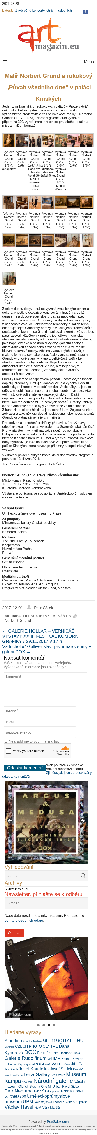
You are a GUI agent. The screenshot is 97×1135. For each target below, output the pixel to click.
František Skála (69, 1053)
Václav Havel (19, 1107)
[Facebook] (85, 12)
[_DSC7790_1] (22, 210)
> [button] (82, 821)
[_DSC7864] (35, 210)
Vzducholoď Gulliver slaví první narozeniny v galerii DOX (46, 649)
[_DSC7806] (9, 148)
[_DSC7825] (87, 148)
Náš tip (64, 616)
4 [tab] (54, 1025)
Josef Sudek (61, 1069)
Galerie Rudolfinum (25, 1058)
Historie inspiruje (39, 616)
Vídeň (38, 1107)
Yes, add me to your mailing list (33, 741)
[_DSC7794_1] (87, 210)
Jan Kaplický (20, 1064)
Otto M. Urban (51, 1086)
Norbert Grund (18, 620)
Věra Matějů (51, 1107)
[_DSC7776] (61, 210)
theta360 (18, 1096)
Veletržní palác (76, 1102)
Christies (9, 1046)
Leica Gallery (37, 1074)
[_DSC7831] (74, 248)
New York (27, 1082)
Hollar (8, 1064)
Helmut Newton (72, 1059)
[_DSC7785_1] (74, 210)
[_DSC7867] (74, 148)
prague (56, 1091)
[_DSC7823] (48, 210)
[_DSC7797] (9, 248)
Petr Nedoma (19, 1090)
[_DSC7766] (48, 148)
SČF (7, 1096)
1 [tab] (38, 1025)
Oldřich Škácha (29, 1086)
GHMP (53, 1058)
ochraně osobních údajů (24, 920)
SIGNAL (78, 1091)
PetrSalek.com (58, 1122)
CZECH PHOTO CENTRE (36, 1046)
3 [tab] (49, 1025)
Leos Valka (58, 1075)
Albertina (13, 1040)
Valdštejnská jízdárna (49, 1102)
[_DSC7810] (35, 248)
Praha (66, 1091)
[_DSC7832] (87, 248)
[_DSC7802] (22, 248)
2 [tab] (43, 1025)
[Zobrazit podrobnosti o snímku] (46, 822)
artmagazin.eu (63, 1040)
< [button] (10, 821)
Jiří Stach (11, 1069)
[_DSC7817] (48, 248)
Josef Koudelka (34, 1068)
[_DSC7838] (9, 286)
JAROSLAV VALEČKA (49, 1064)
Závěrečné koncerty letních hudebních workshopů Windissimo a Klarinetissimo (44, 12)
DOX (30, 1052)
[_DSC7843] (61, 148)
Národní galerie (53, 1080)
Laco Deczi (16, 1075)
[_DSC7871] (22, 148)
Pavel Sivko (70, 1086)
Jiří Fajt (78, 1063)
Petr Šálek (43, 608)
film (56, 1053)
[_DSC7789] (9, 210)
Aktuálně (13, 616)
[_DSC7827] (61, 248)
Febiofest (45, 1052)
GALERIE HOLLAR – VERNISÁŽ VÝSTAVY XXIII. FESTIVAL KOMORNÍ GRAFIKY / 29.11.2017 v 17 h (41, 636)
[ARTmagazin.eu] (48, 35)
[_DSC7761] (35, 148)
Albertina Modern (32, 1041)
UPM (28, 1101)
